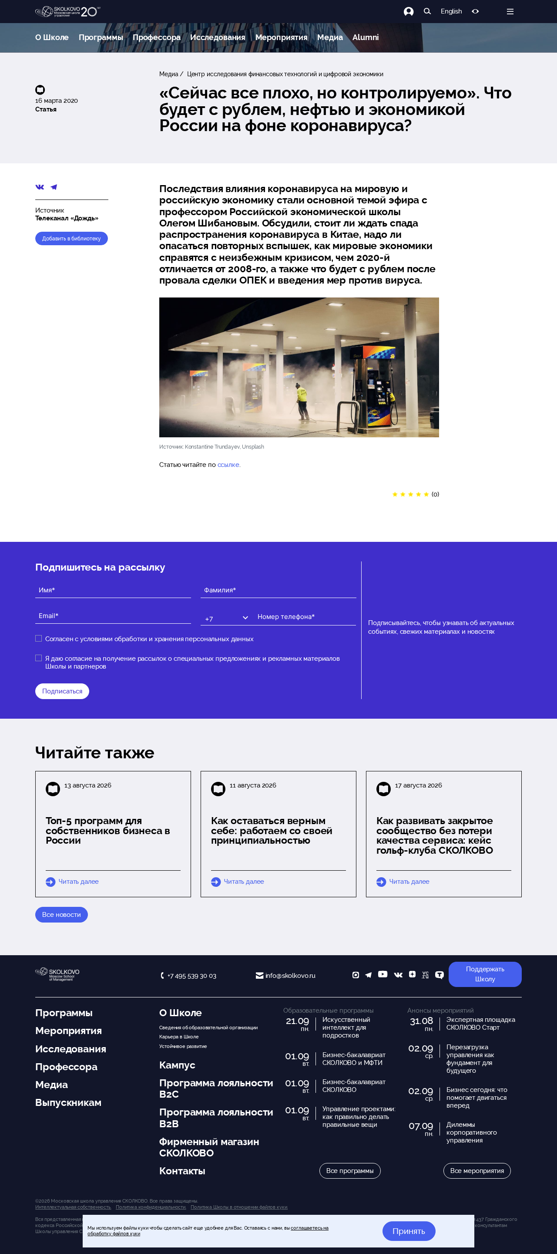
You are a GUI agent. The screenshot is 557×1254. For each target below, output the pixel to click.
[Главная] (68, 11)
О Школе (52, 37)
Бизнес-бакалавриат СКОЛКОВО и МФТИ (353, 1059)
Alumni (365, 37)
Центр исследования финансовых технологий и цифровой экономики (284, 74)
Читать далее (79, 882)
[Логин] (413, 12)
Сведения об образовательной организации (208, 1027)
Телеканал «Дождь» (66, 218)
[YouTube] (382, 976)
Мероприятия (281, 37)
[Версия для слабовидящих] (475, 11)
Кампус (177, 1065)
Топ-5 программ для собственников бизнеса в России (108, 830)
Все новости (61, 915)
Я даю (192, 662)
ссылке (228, 465)
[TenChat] (439, 976)
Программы (101, 37)
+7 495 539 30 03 (192, 976)
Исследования (217, 37)
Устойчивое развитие (183, 1046)
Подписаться (62, 691)
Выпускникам (68, 1102)
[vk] (398, 976)
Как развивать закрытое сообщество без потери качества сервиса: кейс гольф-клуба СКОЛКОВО (434, 835)
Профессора (157, 37)
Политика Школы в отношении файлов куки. (239, 1207)
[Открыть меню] (510, 11)
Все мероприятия (477, 1171)
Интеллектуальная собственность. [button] (73, 1207)
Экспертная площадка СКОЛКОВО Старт (480, 1023)
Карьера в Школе (179, 1036)
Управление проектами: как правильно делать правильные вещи (359, 1117)
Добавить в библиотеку (71, 239)
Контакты (182, 1170)
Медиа (329, 37)
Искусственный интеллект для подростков (346, 1027)
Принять (409, 1231)
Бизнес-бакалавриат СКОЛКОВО (353, 1086)
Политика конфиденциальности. (151, 1207)
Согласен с (149, 639)
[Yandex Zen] (412, 976)
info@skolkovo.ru (290, 976)
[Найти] (427, 11)
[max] (355, 976)
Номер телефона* (280, 609)
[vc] (425, 976)
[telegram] (368, 976)
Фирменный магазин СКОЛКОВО (209, 1147)
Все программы (350, 1171)
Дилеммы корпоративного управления (471, 1132)
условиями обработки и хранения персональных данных (167, 639)
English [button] (451, 11)
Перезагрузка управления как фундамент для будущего (470, 1059)
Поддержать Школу (485, 974)
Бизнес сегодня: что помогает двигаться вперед (476, 1097)
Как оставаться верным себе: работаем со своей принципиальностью (272, 830)
